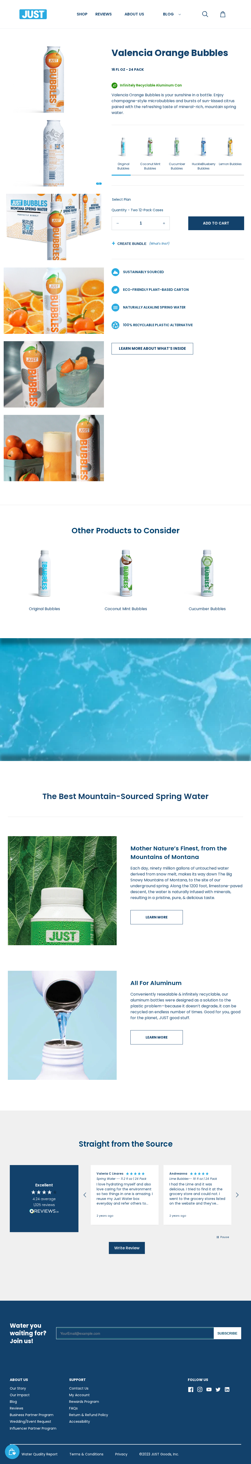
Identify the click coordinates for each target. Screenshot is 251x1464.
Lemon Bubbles (230, 164)
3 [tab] (159, 175)
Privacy (121, 1454)
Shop (82, 14)
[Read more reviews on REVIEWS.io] (44, 1212)
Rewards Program (84, 1402)
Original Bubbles (123, 166)
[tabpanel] (123, 153)
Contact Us (78, 1388)
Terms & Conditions (86, 1454)
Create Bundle (131, 244)
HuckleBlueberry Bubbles (203, 166)
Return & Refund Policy (88, 1415)
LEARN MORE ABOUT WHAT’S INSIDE (152, 348)
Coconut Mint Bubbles (150, 166)
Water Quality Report (40, 1454)
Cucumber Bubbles (177, 166)
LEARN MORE (157, 917)
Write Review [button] (126, 1248)
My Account (79, 1395)
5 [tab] (196, 175)
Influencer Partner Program (33, 1428)
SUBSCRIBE (227, 1333)
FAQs (73, 1408)
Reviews (16, 1408)
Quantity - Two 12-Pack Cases (137, 210)
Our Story (18, 1388)
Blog (13, 1402)
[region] (161, 1195)
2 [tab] (140, 175)
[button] (82, 14)
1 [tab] (121, 175)
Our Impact (20, 1395)
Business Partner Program (31, 1415)
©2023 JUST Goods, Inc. (159, 1454)
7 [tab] (234, 175)
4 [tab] (177, 175)
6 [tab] (215, 175)
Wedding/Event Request (30, 1421)
